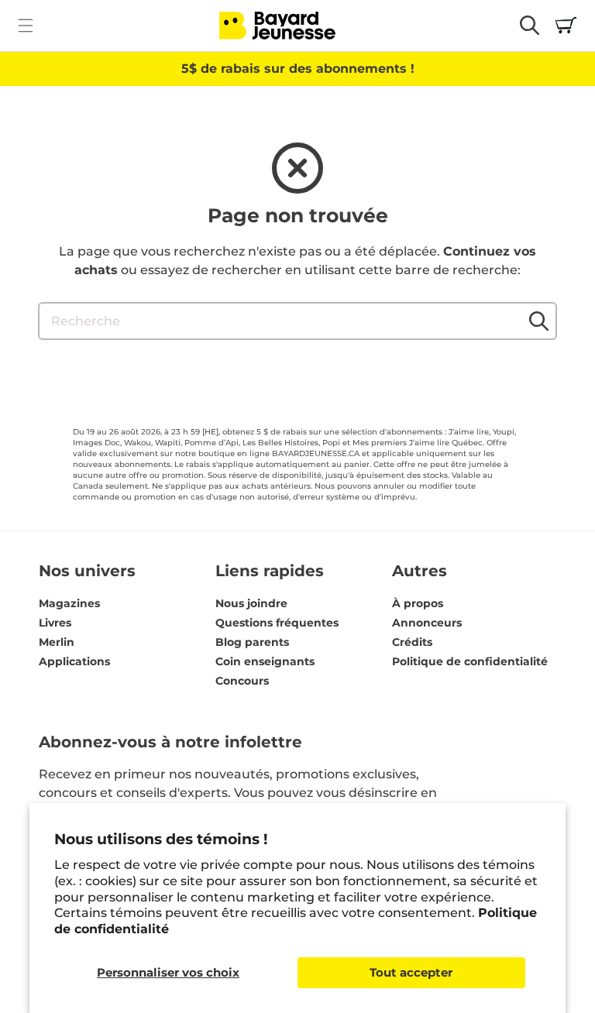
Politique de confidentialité (470, 661)
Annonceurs (427, 623)
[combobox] (297, 321)
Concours (242, 681)
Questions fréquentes (277, 623)
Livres (55, 623)
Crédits (412, 642)
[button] (25, 25)
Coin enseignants (265, 661)
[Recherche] (538, 321)
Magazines (69, 603)
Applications (74, 661)
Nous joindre (251, 603)
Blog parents (252, 642)
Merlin (56, 642)
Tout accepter (411, 972)
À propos (417, 603)
